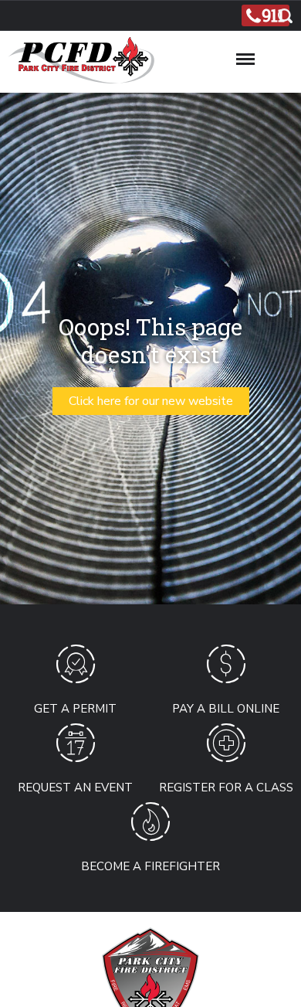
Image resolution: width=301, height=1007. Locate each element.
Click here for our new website (151, 401)
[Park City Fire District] (77, 68)
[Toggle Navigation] (245, 56)
